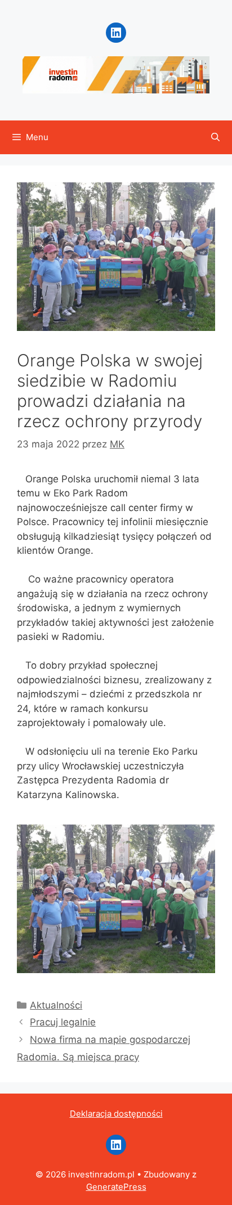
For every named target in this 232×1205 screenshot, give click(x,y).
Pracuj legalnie (63, 1022)
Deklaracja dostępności (116, 1113)
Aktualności (56, 1005)
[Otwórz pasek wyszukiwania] (215, 137)
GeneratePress (116, 1186)
